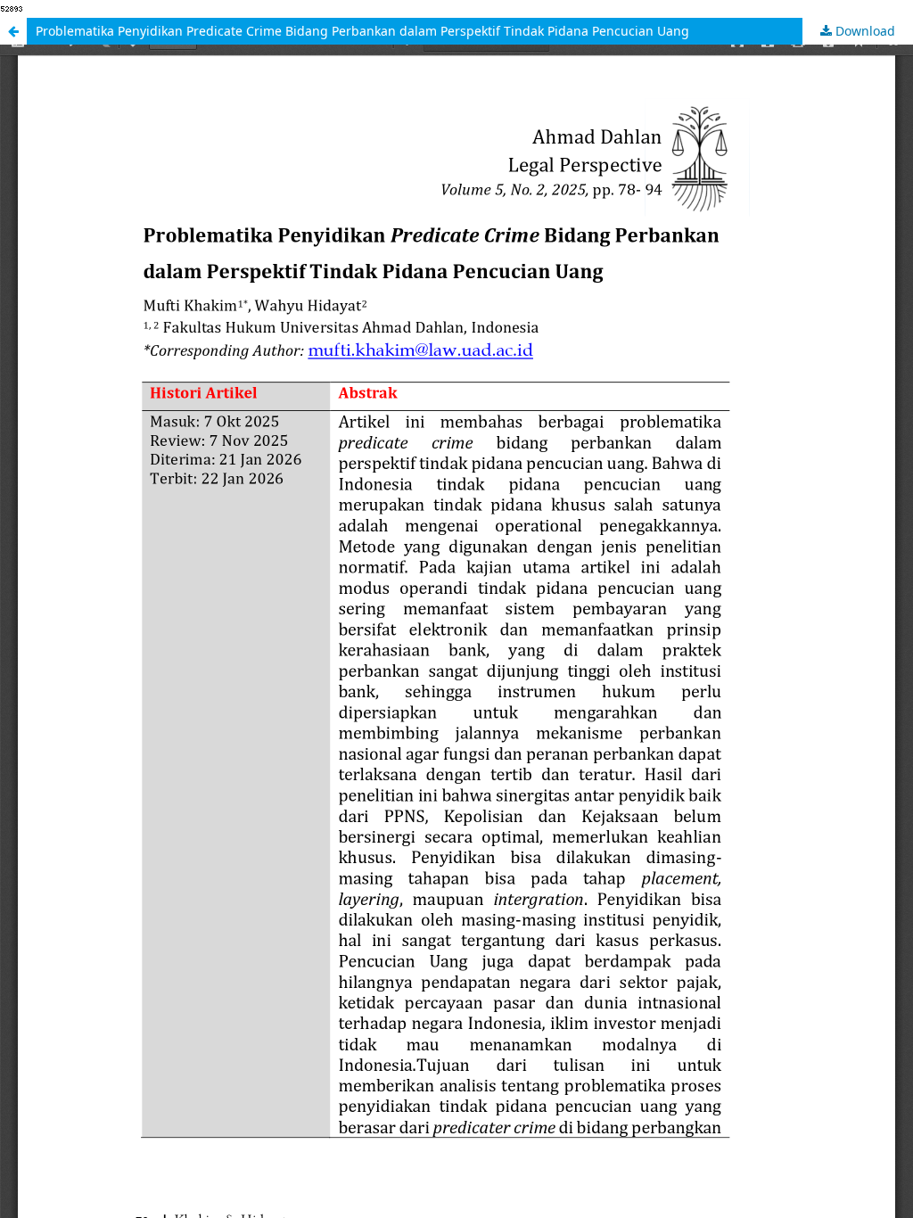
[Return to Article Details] (13, 31)
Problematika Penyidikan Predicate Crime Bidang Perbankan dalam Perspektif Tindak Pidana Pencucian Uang (362, 30)
